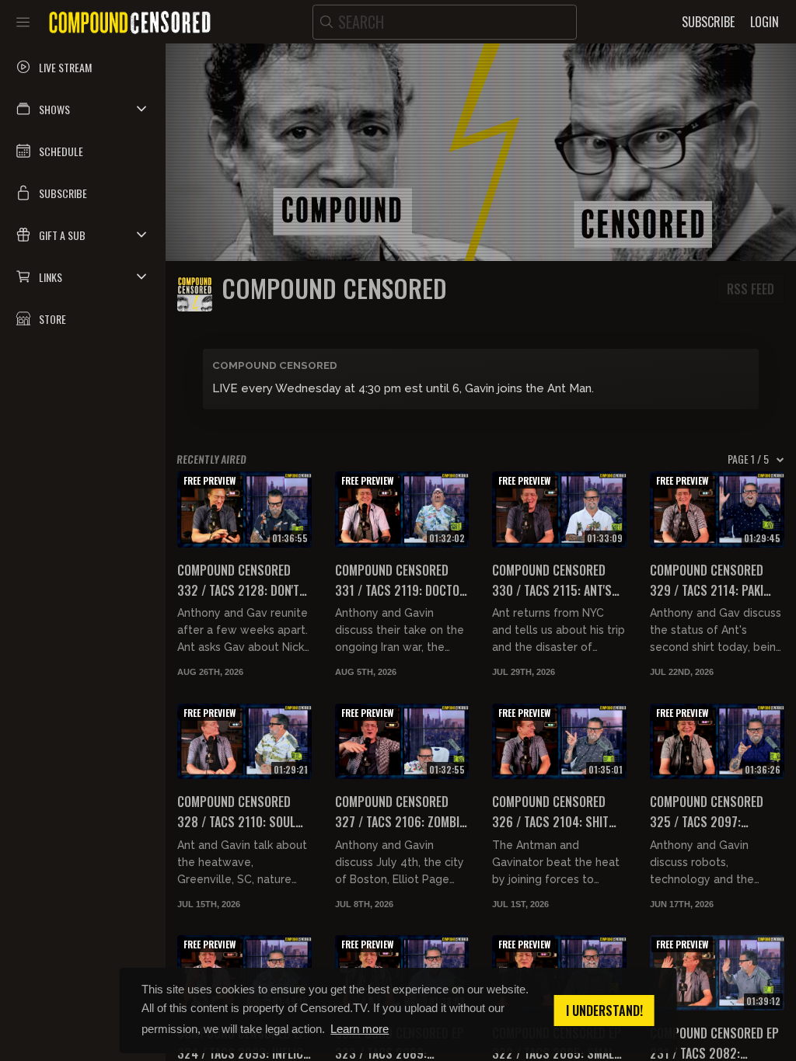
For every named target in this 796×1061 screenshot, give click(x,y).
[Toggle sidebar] (23, 21)
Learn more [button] (359, 1028)
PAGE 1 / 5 (748, 459)
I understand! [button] (604, 1010)
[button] (83, 109)
